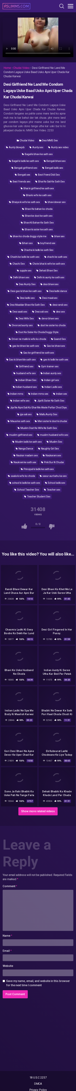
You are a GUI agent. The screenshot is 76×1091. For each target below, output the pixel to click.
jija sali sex (26, 414)
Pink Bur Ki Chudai (53, 462)
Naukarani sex (53, 455)
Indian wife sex (21, 400)
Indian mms (16, 393)
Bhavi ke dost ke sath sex (38, 215)
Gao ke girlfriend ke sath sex (38, 352)
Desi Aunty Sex (27, 284)
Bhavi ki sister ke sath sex (38, 229)
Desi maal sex (49, 298)
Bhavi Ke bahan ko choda (38, 209)
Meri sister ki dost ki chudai (52, 421)
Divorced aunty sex (22, 325)
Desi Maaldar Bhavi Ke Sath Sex (27, 304)
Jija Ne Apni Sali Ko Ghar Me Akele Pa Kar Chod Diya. (38, 407)
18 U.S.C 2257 (38, 1077)
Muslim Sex (55, 441)
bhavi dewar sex (56, 202)
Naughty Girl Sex (49, 448)
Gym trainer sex (50, 366)
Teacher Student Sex (38, 496)
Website (8, 966)
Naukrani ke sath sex (24, 462)
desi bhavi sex (51, 284)
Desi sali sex (41, 311)
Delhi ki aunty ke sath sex (50, 277)
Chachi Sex (18, 263)
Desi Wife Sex (26, 318)
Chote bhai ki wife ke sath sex (48, 263)
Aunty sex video (60, 147)
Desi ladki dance (58, 291)
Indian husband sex (26, 387)
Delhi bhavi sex (21, 277)
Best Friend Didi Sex (48, 174)
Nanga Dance (25, 448)
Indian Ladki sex (53, 387)
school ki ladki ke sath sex (26, 482)
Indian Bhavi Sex (27, 380)
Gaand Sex (59, 339)
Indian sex (61, 393)
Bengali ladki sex (54, 167)
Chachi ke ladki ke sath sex (24, 256)
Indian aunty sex (52, 373)
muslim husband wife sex (54, 434)
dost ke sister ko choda (53, 325)
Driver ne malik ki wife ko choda (28, 339)
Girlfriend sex (25, 366)
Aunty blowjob (16, 147)
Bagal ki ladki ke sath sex (25, 161)
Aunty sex (37, 147)
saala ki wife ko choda (22, 476)
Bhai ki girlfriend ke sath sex (38, 188)
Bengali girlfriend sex (25, 167)
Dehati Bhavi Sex (48, 270)
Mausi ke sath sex (20, 421)
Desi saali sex (19, 311)
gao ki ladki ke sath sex (55, 359)
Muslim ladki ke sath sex (28, 441)
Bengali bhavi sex (56, 161)
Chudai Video (21, 68)
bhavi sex (59, 236)
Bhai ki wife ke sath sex (38, 195)
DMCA (38, 1083)
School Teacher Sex (28, 489)
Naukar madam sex (27, 455)
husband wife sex (26, 373)
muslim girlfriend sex (20, 434)
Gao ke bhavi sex (55, 345)
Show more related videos (38, 811)
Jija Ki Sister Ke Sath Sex (50, 400)
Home (7, 68)
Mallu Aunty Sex (48, 414)
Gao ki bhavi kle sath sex (22, 359)
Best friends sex (21, 181)
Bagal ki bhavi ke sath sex (38, 154)
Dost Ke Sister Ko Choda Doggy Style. (38, 332)
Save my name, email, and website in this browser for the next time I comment (38, 983)
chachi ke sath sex (57, 256)
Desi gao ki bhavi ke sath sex (26, 291)
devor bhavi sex (50, 318)
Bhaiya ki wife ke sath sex (25, 202)
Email (7, 950)
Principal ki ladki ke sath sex (38, 469)
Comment (10, 886)
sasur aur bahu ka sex (54, 476)
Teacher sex (53, 489)
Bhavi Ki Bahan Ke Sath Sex (38, 222)
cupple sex (25, 270)
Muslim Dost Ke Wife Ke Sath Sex (38, 428)
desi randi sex (60, 304)
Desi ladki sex (27, 298)
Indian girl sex (51, 380)
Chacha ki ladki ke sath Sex (39, 250)
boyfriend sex (47, 243)
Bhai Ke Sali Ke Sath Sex (51, 181)
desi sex (60, 311)
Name (7, 935)
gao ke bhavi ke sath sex (25, 345)
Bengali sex (23, 174)
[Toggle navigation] (70, 6)
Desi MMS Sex (50, 140)
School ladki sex (56, 482)
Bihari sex (27, 243)
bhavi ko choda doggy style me (29, 236)
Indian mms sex (39, 393)
